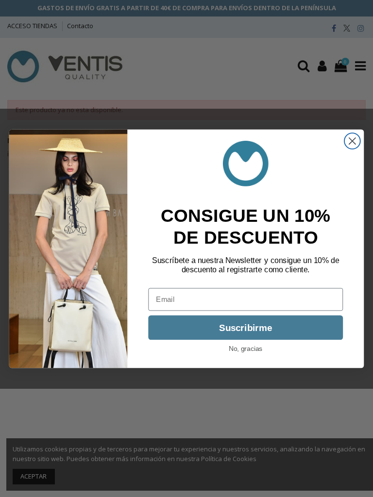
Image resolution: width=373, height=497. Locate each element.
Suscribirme (245, 327)
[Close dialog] (352, 141)
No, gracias (246, 348)
